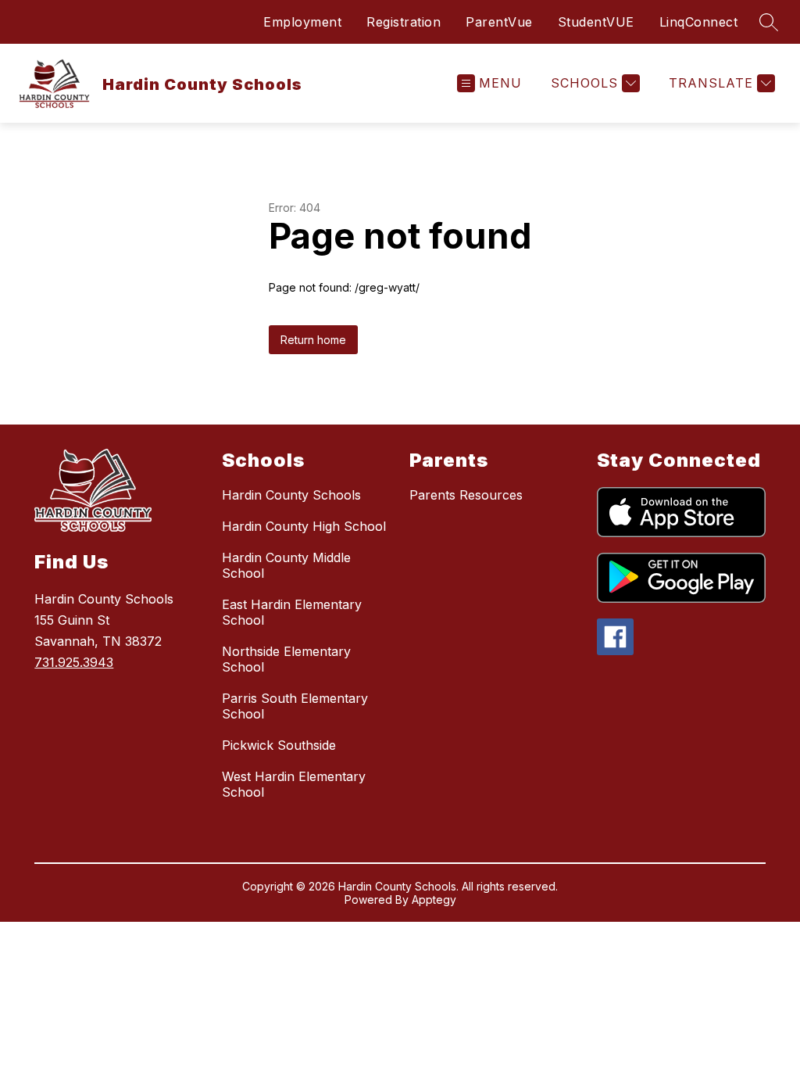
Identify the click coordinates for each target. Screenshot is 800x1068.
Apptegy (434, 899)
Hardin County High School (304, 526)
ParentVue (499, 22)
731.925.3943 (73, 662)
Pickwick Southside (279, 745)
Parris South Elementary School (295, 706)
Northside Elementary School (286, 659)
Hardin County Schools (291, 495)
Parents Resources (466, 495)
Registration (403, 22)
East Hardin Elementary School (292, 612)
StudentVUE (596, 22)
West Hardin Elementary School (294, 784)
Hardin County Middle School (286, 565)
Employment (302, 22)
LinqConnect (698, 22)
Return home (313, 339)
